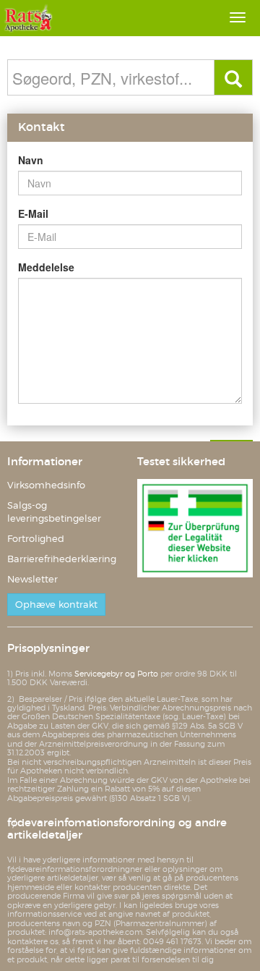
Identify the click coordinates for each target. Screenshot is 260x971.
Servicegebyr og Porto (116, 674)
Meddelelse (46, 267)
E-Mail (33, 213)
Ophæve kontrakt (56, 604)
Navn (30, 160)
